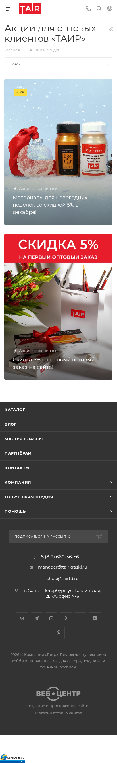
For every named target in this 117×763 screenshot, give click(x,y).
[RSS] (111, 29)
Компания (18, 482)
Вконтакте (22, 618)
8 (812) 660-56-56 (60, 557)
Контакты (17, 467)
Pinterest (59, 633)
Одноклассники (66, 618)
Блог (10, 424)
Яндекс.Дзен (95, 618)
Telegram (37, 618)
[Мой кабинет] (109, 9)
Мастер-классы (24, 438)
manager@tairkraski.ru (62, 567)
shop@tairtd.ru (63, 578)
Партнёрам (18, 453)
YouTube (51, 618)
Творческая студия (29, 497)
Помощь (15, 511)
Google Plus (80, 618)
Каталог (15, 409)
